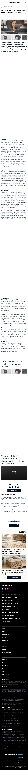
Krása (3, 631)
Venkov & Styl (6, 655)
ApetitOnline (6, 660)
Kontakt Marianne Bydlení (10, 603)
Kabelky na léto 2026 (16, 691)
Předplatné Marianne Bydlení (11, 595)
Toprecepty (5, 674)
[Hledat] (25, 2)
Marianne (20, 757)
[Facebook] (2, 589)
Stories (4, 643)
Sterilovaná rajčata (9, 700)
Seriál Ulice (13, 690)
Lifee (3, 671)
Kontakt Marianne (7, 600)
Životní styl (5, 634)
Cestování (6, 682)
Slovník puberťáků (11, 681)
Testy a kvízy (18, 681)
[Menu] (3, 2)
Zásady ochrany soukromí (10, 612)
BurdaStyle (20, 760)
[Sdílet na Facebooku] (10, 487)
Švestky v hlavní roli (14, 697)
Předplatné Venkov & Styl (9, 598)
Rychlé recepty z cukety (11, 704)
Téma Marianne (8, 6)
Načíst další (14, 525)
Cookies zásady (6, 621)
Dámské (20, 759)
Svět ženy (5, 665)
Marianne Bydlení (13, 577)
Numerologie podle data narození (15, 682)
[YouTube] (8, 589)
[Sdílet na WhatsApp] (18, 487)
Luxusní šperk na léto (8, 692)
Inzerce (4, 624)
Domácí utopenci (10, 703)
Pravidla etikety (4, 681)
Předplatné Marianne (8, 592)
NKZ (7, 760)
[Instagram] (5, 589)
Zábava (4, 637)
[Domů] (14, 2)
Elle (3, 663)
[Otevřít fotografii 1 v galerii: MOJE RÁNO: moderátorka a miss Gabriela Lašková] (6, 37)
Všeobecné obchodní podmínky (11, 618)
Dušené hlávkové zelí (6, 697)
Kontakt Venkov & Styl (8, 606)
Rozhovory (5, 640)
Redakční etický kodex (8, 609)
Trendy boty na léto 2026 (6, 691)
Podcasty (4, 649)
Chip (3, 668)
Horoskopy (5, 646)
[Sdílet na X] (12, 487)
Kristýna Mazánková (6, 15)
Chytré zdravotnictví (20, 690)
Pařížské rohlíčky (10, 701)
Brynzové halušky (18, 703)
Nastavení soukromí (8, 615)
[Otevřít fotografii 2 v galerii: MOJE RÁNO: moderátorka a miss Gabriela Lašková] (16, 37)
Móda (3, 629)
